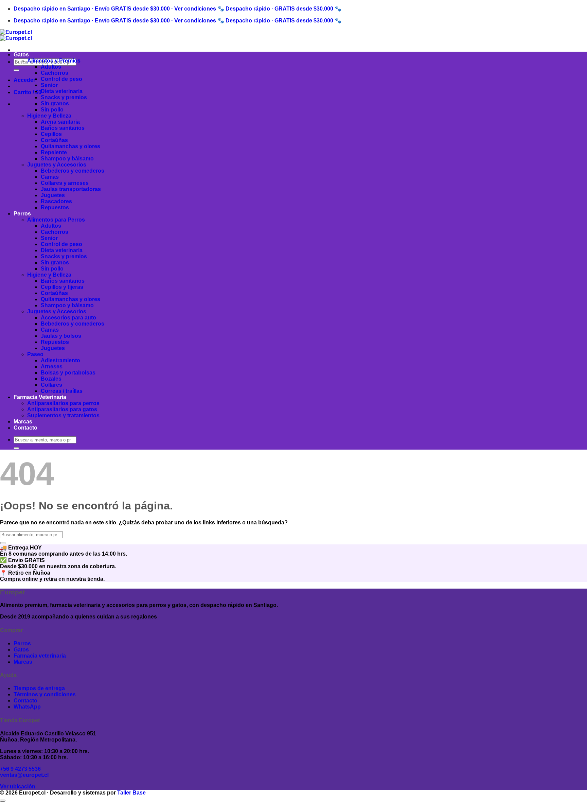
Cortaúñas (54, 140)
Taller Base (131, 793)
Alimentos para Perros (56, 220)
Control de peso (61, 79)
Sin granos (55, 103)
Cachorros (54, 73)
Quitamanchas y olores (70, 146)
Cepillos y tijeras (62, 287)
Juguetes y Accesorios (56, 165)
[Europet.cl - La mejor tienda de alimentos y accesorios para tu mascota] (16, 35)
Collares (51, 385)
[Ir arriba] (2, 801)
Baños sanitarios (63, 128)
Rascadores (56, 201)
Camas (50, 177)
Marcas (23, 421)
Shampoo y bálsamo (67, 158)
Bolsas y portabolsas (68, 373)
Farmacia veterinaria (40, 656)
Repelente (54, 152)
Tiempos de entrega (39, 688)
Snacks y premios (64, 97)
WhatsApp (27, 707)
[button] (24, 80)
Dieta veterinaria (62, 91)
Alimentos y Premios (54, 61)
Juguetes (53, 195)
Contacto (25, 428)
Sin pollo (52, 109)
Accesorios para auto (68, 317)
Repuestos (55, 207)
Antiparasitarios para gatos (62, 409)
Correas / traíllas (62, 391)
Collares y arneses (65, 183)
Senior (49, 85)
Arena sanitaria (60, 122)
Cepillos (51, 134)
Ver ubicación (17, 786)
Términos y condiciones (45, 694)
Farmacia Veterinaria (40, 397)
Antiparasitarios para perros (63, 403)
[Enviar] (16, 70)
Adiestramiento (60, 360)
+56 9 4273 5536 (20, 769)
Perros (22, 213)
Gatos (21, 54)
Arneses (52, 366)
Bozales (51, 379)
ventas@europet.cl (24, 775)
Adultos (51, 67)
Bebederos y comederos (72, 171)
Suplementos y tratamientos (63, 415)
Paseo (35, 354)
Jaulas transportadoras (71, 189)
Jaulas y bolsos (61, 336)
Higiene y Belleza (49, 116)
